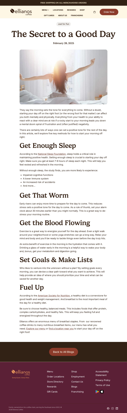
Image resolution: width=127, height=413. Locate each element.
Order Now (109, 12)
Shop (74, 371)
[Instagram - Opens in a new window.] (112, 408)
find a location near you (61, 328)
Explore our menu (35, 328)
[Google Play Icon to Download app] (97, 391)
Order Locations (55, 376)
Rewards (51, 386)
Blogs (74, 386)
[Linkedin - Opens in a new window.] (116, 408)
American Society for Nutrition (54, 295)
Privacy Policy (102, 380)
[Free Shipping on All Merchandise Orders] (63, 3)
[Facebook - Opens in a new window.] (108, 408)
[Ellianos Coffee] (21, 12)
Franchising (77, 391)
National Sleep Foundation (52, 154)
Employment (78, 376)
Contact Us (77, 381)
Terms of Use (102, 385)
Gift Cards (52, 391)
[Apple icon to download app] (102, 391)
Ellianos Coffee (18, 410)
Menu (50, 371)
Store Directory (55, 381)
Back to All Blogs (63, 351)
